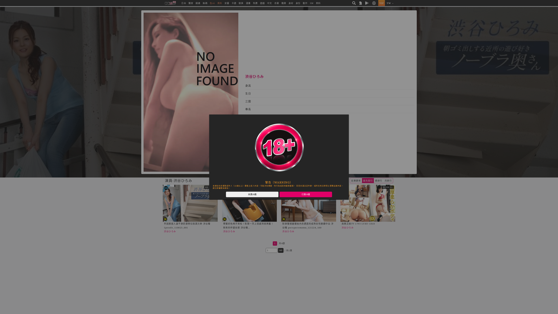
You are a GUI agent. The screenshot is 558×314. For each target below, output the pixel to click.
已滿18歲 (306, 194)
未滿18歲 (252, 194)
